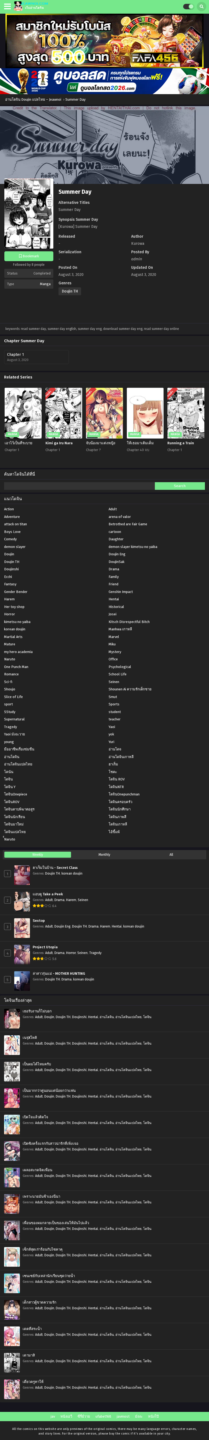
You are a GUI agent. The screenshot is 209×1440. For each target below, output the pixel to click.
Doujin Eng (117, 554)
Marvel (114, 637)
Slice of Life (13, 697)
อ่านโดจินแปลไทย (18, 764)
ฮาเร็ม (113, 764)
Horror (9, 614)
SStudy (9, 712)
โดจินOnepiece (15, 794)
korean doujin (14, 629)
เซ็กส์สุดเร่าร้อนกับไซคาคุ (43, 1249)
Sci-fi (8, 682)
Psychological (120, 667)
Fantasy (10, 584)
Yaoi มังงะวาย (14, 734)
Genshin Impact (121, 592)
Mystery (115, 652)
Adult (113, 509)
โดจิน (8, 779)
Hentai (114, 599)
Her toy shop (14, 607)
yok (111, 734)
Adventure (12, 517)
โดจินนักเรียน (14, 817)
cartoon (115, 532)
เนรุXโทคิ (30, 1038)
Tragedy (10, 727)
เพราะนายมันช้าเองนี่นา (41, 1196)
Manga (45, 284)
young (9, 742)
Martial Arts (13, 637)
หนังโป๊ (153, 1416)
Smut (113, 697)
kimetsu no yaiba (17, 622)
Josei (112, 614)
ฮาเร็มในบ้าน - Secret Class (55, 868)
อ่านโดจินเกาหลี (121, 757)
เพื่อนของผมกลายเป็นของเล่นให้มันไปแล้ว (56, 1223)
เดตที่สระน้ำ (32, 1329)
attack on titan (15, 524)
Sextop (39, 921)
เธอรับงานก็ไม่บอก (37, 1011)
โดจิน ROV (117, 779)
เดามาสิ (29, 1355)
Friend (113, 584)
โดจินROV (11, 802)
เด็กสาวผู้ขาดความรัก (39, 1302)
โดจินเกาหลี (118, 824)
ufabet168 (103, 1416)
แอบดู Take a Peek (48, 894)
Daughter (116, 539)
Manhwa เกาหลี (120, 629)
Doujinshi (11, 569)
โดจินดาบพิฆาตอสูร (19, 809)
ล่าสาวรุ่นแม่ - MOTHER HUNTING (59, 973)
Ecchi (8, 577)
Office (113, 659)
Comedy (10, 539)
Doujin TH (70, 291)
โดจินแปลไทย (15, 832)
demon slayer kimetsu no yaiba (133, 547)
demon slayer (15, 547)
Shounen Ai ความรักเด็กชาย (130, 689)
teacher (115, 719)
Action (9, 509)
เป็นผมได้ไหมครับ (37, 1064)
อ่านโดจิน (11, 757)
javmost (123, 1416)
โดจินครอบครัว (120, 802)
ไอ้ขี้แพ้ (114, 832)
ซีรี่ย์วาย (84, 1416)
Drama (114, 569)
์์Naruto (9, 839)
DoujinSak (116, 562)
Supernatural (14, 719)
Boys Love (12, 532)
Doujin (9, 554)
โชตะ (113, 772)
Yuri (111, 742)
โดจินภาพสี (117, 817)
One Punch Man (16, 667)
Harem (9, 599)
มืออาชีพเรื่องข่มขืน (19, 749)
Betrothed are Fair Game (128, 524)
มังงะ (139, 1416)
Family (114, 577)
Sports (114, 704)
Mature (9, 644)
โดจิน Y (10, 787)
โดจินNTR (116, 787)
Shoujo (9, 689)
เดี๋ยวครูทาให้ (33, 1382)
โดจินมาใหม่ (14, 824)
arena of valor (120, 517)
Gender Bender (15, 592)
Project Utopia (45, 947)
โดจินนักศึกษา (120, 809)
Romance (11, 674)
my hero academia (18, 652)
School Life (118, 674)
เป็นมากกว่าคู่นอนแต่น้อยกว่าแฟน (49, 1091)
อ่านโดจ (115, 749)
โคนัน (8, 772)
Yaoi (112, 727)
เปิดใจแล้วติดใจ (35, 1117)
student (115, 712)
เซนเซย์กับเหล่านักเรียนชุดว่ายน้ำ (49, 1276)
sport (8, 704)
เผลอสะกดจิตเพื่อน (37, 1170)
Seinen (114, 682)
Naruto (9, 659)
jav (53, 1416)
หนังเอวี (66, 1416)
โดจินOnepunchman (124, 794)
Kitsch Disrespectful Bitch (129, 622)
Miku (112, 644)
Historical (116, 607)
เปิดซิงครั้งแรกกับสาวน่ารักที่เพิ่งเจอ (50, 1143)
